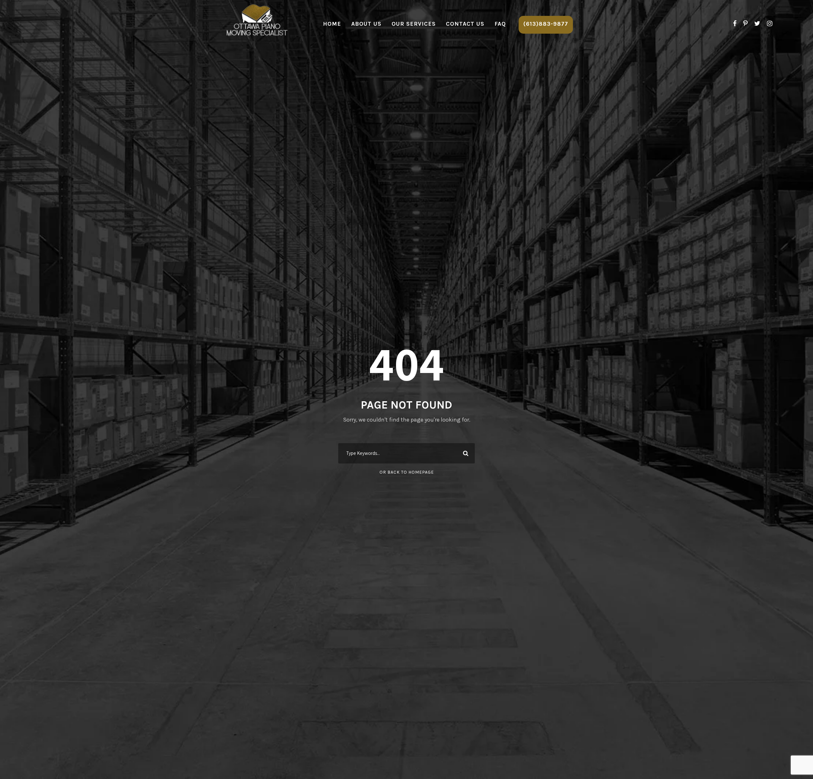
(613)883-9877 (545, 23)
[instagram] (769, 23)
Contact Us (465, 23)
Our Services (414, 23)
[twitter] (757, 23)
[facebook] (734, 23)
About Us (366, 23)
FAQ (500, 23)
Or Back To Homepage (407, 472)
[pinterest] (745, 23)
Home (332, 23)
